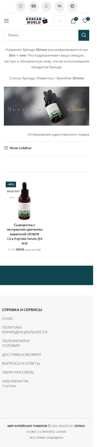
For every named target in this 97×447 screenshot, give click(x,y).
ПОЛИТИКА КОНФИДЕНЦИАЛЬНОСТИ (22, 330)
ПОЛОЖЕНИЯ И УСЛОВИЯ (15, 343)
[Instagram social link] (21, 6)
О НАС (7, 319)
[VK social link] (59, 6)
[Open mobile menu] (6, 21)
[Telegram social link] (72, 6)
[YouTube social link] (33, 6)
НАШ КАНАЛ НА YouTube (15, 384)
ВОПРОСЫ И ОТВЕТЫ (21, 364)
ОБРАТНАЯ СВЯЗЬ (18, 373)
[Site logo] (36, 21)
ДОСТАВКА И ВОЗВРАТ (21, 355)
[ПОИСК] (83, 35)
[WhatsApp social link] (46, 6)
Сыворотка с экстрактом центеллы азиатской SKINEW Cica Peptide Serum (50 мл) (25, 234)
